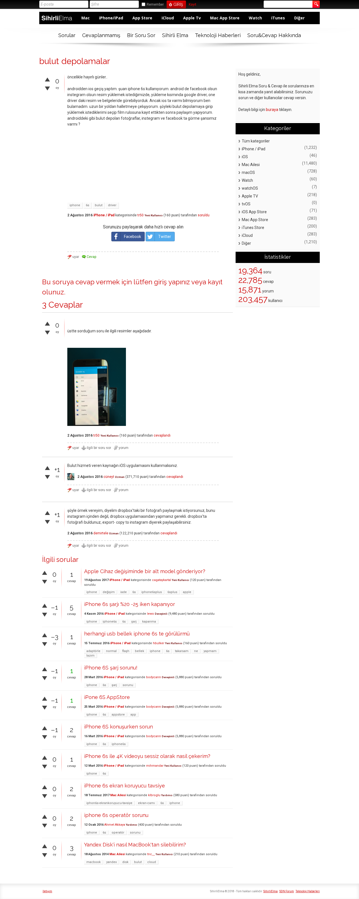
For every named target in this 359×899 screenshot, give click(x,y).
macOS (248, 172)
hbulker (158, 643)
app (133, 714)
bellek (139, 651)
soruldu (204, 215)
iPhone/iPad (111, 18)
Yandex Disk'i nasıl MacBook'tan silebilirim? (135, 845)
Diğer (299, 18)
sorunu (128, 685)
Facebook (132, 236)
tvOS (246, 204)
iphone (75, 205)
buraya (272, 109)
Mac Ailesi (118, 795)
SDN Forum (286, 891)
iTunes (278, 18)
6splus (172, 592)
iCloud (168, 18)
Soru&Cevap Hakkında (274, 35)
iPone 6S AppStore (107, 697)
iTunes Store (253, 227)
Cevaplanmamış (101, 35)
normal (111, 651)
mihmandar (155, 766)
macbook (93, 862)
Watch (255, 18)
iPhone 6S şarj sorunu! (110, 668)
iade (123, 592)
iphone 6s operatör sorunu (116, 815)
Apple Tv (192, 18)
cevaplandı (162, 435)
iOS (245, 157)
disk (125, 862)
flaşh (125, 651)
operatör (118, 832)
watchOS (250, 188)
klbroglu (154, 795)
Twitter (164, 236)
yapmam (210, 651)
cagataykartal (161, 580)
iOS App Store (254, 212)
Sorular (66, 35)
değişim (109, 592)
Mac (85, 18)
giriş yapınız (172, 282)
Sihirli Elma (175, 35)
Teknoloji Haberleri (218, 35)
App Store (142, 18)
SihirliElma (270, 891)
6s (87, 205)
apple (187, 592)
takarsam (181, 651)
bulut (98, 205)
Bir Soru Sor (141, 35)
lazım (90, 655)
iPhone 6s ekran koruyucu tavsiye (124, 786)
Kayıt (192, 4)
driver (112, 205)
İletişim (47, 891)
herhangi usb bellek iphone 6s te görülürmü (137, 634)
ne (196, 651)
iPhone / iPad (103, 215)
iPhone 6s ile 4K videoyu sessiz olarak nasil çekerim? (147, 756)
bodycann (153, 677)
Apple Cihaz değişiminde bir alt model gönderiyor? (144, 571)
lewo (150, 614)
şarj (134, 621)
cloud (151, 862)
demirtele (100, 533)
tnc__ (151, 854)
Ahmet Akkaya (114, 825)
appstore (118, 714)
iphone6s (110, 621)
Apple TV (250, 196)
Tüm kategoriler (256, 141)
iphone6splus (151, 592)
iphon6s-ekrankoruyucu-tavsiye (109, 803)
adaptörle (93, 651)
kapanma (149, 621)
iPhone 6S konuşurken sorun (118, 727)
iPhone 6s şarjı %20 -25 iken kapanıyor (129, 604)
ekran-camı (146, 803)
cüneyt (108, 477)
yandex (111, 862)
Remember (155, 4)
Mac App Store (225, 18)
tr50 (140, 215)
